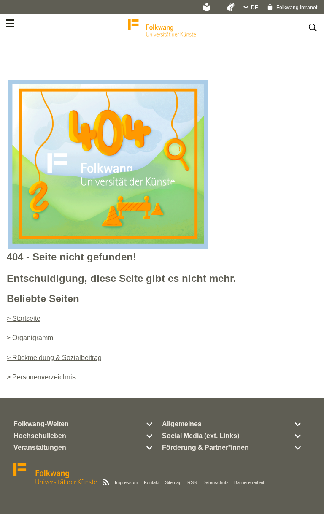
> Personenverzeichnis (41, 377)
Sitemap (173, 482)
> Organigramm (30, 337)
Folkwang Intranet (296, 8)
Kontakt (151, 482)
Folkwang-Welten (41, 423)
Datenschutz (215, 482)
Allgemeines (182, 423)
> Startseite (23, 318)
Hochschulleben (40, 435)
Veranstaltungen (40, 447)
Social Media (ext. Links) (200, 435)
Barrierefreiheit (249, 482)
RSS (192, 482)
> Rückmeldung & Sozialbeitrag (54, 357)
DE (254, 8)
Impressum (126, 482)
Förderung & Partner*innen (205, 447)
